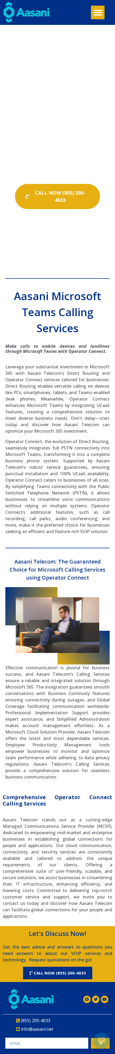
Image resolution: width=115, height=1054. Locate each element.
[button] (98, 12)
